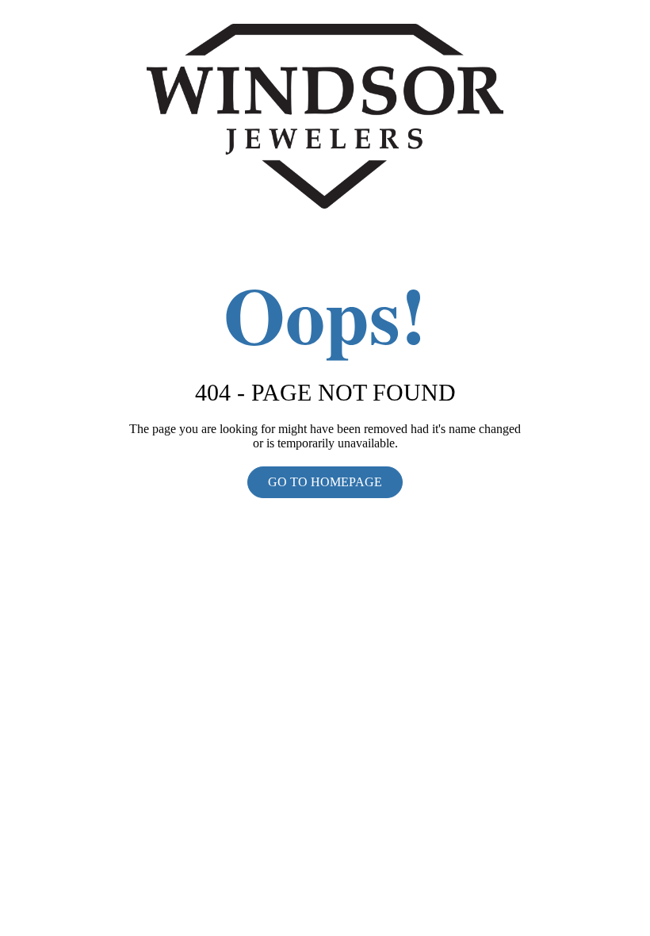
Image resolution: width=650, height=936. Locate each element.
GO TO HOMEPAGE (325, 482)
